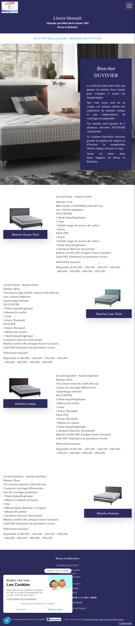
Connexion (125, 623)
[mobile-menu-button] (129, 6)
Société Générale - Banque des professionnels (103, 619)
